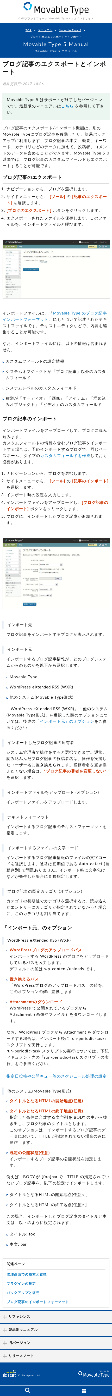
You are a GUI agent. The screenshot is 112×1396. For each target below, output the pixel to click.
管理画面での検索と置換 (27, 1274)
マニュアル (45, 30)
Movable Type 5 (70, 30)
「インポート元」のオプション (65, 722)
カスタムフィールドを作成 (65, 456)
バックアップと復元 (23, 1293)
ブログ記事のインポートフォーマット (38, 1302)
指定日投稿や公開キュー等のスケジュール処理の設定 (57, 1076)
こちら (67, 106)
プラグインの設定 (21, 1283)
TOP (29, 30)
